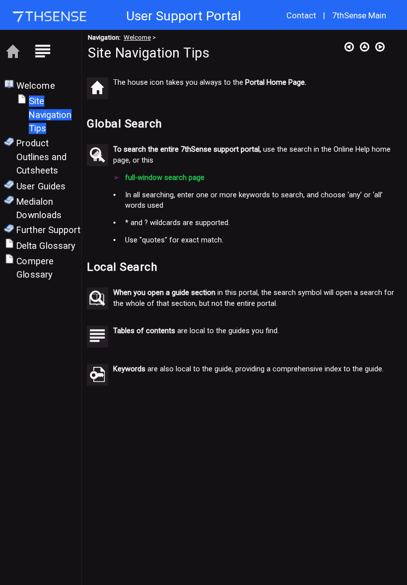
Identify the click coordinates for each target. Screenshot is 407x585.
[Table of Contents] (43, 52)
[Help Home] (13, 52)
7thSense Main (359, 15)
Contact (301, 15)
